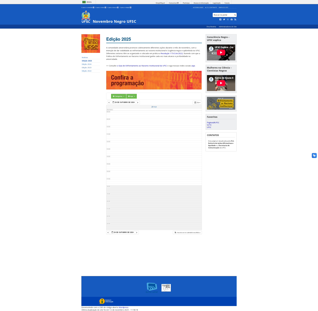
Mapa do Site (223, 7)
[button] (187, 232)
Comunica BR (174, 3)
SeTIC (209, 125)
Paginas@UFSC (213, 122)
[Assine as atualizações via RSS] (235, 20)
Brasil (89, 2)
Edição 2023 (86, 67)
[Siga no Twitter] (224, 20)
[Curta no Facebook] (220, 20)
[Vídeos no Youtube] (228, 20)
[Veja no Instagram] (232, 20)
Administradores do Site (228, 27)
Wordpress (123, 307)
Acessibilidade (198, 7)
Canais (227, 3)
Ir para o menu (101, 7)
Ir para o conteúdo (87, 7)
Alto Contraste (211, 7)
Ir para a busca (112, 7)
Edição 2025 (87, 61)
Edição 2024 (86, 64)
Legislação (216, 3)
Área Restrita (211, 27)
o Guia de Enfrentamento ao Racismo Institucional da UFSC (142, 65)
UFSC (209, 127)
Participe (186, 3)
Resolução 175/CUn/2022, (171, 53)
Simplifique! (160, 3)
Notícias (85, 57)
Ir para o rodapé (125, 7)
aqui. (193, 65)
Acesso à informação (201, 3)
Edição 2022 (86, 71)
